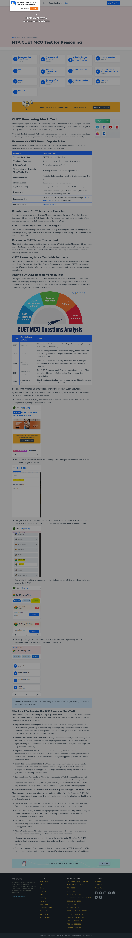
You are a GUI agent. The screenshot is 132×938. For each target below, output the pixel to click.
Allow (34, 8)
